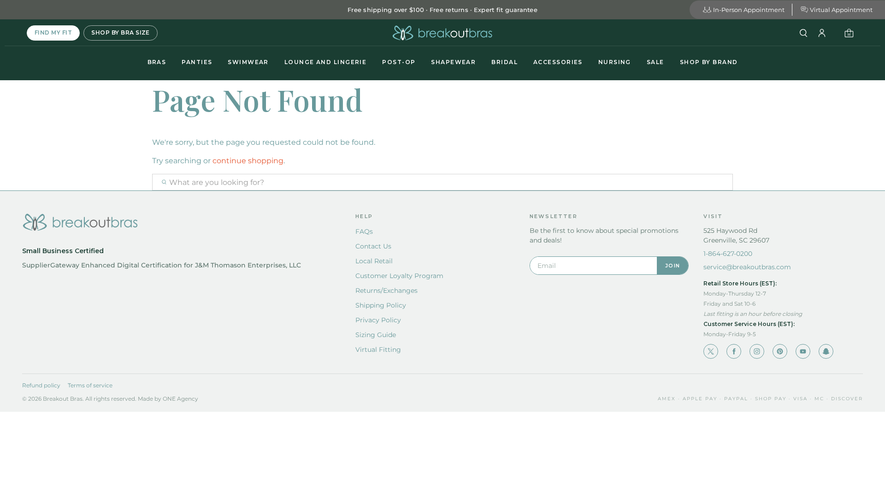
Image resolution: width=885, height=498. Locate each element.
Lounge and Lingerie (325, 62)
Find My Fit (53, 32)
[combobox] (442, 182)
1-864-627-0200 (727, 253)
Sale (655, 62)
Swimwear (248, 62)
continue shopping (247, 160)
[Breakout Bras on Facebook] (733, 351)
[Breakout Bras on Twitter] (710, 351)
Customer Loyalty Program (399, 276)
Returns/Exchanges (386, 290)
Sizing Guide (375, 335)
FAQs (364, 231)
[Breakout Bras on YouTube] (803, 351)
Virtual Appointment (841, 9)
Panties (197, 62)
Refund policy (41, 385)
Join (672, 265)
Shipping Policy (380, 305)
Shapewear (453, 62)
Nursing (614, 62)
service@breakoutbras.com (747, 267)
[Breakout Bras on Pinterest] (780, 351)
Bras (157, 62)
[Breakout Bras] (442, 33)
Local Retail (374, 261)
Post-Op (398, 62)
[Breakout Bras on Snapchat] (826, 351)
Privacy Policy (378, 320)
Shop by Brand (709, 62)
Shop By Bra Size (120, 32)
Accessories (558, 62)
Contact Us (373, 246)
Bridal (504, 62)
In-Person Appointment (749, 9)
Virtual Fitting (378, 349)
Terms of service (90, 385)
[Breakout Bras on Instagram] (756, 351)
